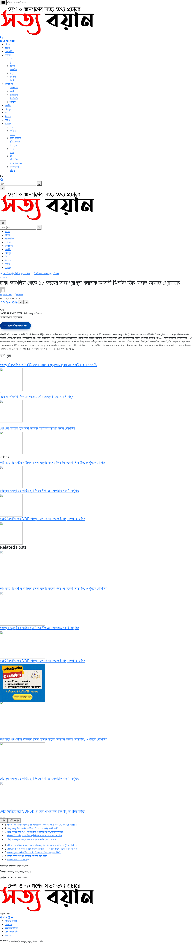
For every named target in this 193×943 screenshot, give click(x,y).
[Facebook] (1, 40)
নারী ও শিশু (14, 159)
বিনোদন (8, 116)
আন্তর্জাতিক (9, 51)
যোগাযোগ (8, 924)
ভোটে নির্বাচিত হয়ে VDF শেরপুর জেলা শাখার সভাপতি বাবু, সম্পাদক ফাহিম (42, 518)
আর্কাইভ (26, 273)
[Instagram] (10, 40)
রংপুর (11, 73)
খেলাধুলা (8, 109)
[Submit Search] (39, 183)
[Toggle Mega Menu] (3, 2)
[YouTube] (13, 40)
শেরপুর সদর (14, 87)
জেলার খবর (9, 83)
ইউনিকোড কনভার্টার (41, 273)
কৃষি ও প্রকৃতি (15, 141)
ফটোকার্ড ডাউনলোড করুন (17, 325)
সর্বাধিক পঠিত (14, 820)
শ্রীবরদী (13, 102)
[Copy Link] (13, 302)
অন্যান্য (8, 123)
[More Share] (10, 302)
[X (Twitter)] (4, 40)
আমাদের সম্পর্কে (11, 920)
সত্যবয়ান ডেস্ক (6, 294)
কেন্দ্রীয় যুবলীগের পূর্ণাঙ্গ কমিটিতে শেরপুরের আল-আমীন (27, 856)
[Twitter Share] (4, 302)
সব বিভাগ (7, 273)
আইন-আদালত (15, 138)
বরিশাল (12, 65)
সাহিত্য (12, 170)
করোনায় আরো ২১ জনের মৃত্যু (18, 859)
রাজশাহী (13, 76)
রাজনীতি (8, 105)
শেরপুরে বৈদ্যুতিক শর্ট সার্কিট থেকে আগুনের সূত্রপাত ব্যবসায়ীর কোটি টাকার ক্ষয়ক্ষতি (48, 364)
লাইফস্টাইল (14, 166)
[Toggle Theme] (96, 176)
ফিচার (7, 112)
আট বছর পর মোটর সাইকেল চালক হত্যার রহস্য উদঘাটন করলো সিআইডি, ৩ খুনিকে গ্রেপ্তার (53, 462)
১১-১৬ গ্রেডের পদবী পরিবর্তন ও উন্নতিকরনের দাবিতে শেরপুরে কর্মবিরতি (34, 852)
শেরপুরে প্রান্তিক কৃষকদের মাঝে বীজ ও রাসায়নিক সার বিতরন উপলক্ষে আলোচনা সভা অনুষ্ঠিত (42, 848)
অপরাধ (12, 134)
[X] (4, 917)
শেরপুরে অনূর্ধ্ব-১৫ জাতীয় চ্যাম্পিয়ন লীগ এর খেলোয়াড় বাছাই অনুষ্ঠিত (39, 490)
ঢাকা (11, 58)
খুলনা (11, 62)
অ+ (20, 302)
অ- (26, 302)
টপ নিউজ (3, 277)
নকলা (12, 91)
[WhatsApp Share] (7, 302)
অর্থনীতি (13, 130)
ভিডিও (7, 120)
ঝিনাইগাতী (14, 98)
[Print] (16, 302)
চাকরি (12, 148)
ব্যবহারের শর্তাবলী (11, 928)
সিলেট (12, 80)
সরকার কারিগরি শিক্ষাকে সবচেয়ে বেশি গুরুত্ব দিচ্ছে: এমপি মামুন (36, 396)
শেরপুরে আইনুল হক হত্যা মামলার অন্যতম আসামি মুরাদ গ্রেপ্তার (37, 428)
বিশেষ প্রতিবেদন (16, 163)
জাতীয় (7, 47)
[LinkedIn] (7, 40)
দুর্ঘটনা (12, 152)
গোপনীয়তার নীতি (11, 931)
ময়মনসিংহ (13, 69)
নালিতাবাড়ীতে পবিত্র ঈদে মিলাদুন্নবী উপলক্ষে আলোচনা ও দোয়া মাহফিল (34, 835)
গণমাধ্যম (13, 145)
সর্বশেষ (7, 44)
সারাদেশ (8, 55)
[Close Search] (2, 188)
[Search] (1, 37)
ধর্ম (11, 156)
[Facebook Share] (1, 302)
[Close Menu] (3, 222)
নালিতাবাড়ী (14, 94)
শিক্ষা (11, 127)
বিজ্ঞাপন (56, 273)
